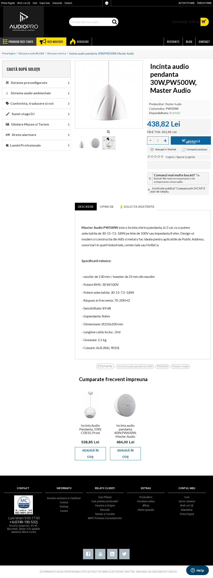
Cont (186, 497)
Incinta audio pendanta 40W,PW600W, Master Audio (125, 430)
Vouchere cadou (146, 501)
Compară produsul (197, 149)
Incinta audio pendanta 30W (135, 366)
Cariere (64, 510)
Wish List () (186, 505)
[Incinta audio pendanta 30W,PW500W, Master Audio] (109, 94)
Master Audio (173, 104)
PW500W (162, 366)
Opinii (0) (106, 206)
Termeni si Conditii (105, 514)
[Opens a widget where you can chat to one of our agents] (197, 571)
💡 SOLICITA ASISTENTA (137, 206)
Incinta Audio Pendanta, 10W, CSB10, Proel (90, 429)
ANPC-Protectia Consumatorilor (105, 518)
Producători (145, 497)
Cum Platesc (105, 497)
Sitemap (64, 506)
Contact (64, 502)
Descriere (86, 206)
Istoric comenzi (187, 501)
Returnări (105, 509)
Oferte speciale (146, 509)
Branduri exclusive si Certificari (64, 498)
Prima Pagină (187, 514)
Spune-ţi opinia (185, 157)
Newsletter (187, 509)
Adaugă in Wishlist (165, 149)
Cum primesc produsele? (104, 501)
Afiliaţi (145, 505)
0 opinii (170, 157)
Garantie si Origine (105, 505)
